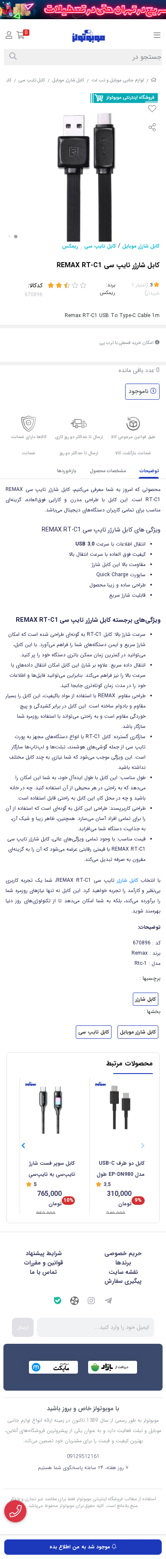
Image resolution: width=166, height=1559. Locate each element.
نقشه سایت (123, 1272)
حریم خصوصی (123, 1253)
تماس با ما (43, 1272)
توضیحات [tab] (149, 471)
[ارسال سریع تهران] (83, 9)
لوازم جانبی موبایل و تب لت (118, 80)
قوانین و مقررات (43, 1262)
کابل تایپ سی (32, 80)
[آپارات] (74, 1302)
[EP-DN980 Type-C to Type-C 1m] (120, 1106)
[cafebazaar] (112, 1367)
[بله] (57, 1302)
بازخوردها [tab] (66, 471)
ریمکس (70, 246)
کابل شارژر (127, 880)
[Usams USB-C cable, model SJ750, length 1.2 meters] (50, 1106)
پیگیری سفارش (123, 1281)
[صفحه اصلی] (153, 80)
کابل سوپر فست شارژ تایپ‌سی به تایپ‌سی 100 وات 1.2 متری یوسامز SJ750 (52, 1169)
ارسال (23, 1327)
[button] (23, 1146)
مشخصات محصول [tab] (108, 471)
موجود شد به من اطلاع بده (80, 1547)
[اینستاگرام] (91, 1302)
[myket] (53, 1367)
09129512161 (83, 1456)
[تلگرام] (108, 1302)
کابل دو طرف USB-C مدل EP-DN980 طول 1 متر (121, 1169)
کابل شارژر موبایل (68, 80)
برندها (123, 1262)
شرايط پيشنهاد (44, 1253)
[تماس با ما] (15, 1511)
